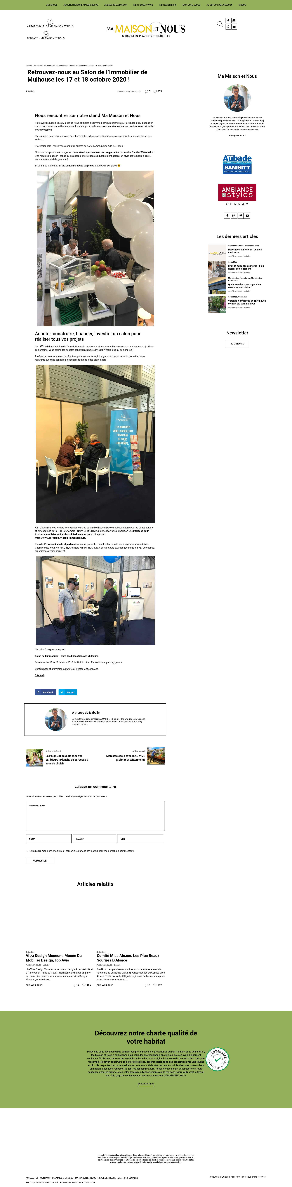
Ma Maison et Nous (85, 1178)
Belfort (178, 1162)
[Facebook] (228, 20)
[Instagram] (234, 20)
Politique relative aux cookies (77, 1182)
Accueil (29, 66)
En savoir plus (34, 985)
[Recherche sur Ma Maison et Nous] (219, 23)
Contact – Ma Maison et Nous (46, 38)
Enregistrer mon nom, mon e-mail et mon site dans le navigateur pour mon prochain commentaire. (82, 851)
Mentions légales (128, 1178)
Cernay (130, 1162)
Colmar (113, 1162)
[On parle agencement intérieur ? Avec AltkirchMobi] (121, 1123)
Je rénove (51, 5)
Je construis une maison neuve (80, 5)
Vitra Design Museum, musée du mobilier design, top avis (54, 957)
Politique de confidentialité (42, 1182)
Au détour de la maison (220, 5)
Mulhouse (122, 1162)
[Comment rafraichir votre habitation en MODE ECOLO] (219, 1123)
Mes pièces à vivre (143, 5)
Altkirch (137, 1162)
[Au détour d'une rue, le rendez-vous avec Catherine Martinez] (131, 922)
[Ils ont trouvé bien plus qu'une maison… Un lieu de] (170, 1123)
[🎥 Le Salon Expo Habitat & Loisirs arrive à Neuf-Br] (72, 1123)
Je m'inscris (237, 344)
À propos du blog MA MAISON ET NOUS (50, 26)
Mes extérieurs (167, 5)
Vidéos (242, 5)
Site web (39, 675)
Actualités (38, 66)
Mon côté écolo (191, 5)
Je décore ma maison (115, 5)
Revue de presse (107, 1178)
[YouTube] (234, 27)
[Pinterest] (228, 27)
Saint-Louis (147, 1162)
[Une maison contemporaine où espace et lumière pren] (23, 1123)
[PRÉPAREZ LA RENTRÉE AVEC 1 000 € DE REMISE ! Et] (268, 1123)
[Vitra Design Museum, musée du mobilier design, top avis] (60, 922)
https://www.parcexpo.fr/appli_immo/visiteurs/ (60, 537)
